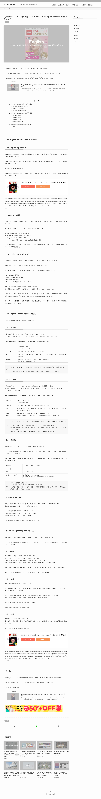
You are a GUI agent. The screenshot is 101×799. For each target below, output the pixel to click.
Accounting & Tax (79, 22)
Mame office (9, 5)
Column (77, 28)
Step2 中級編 (17, 117)
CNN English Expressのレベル (22, 110)
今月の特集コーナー (19, 121)
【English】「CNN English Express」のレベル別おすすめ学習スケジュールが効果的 (43, 85)
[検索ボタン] (95, 4)
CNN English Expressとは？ (21, 106)
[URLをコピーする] (58, 726)
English (7, 22)
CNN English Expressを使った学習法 (21, 113)
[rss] (96, 1)
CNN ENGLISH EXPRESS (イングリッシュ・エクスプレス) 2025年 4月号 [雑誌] (43, 182)
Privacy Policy (50, 794)
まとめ (13, 127)
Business (77, 25)
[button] (14, 726)
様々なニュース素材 (19, 108)
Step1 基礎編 (17, 115)
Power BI (77, 42)
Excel (76, 35)
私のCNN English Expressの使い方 (21, 124)
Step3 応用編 (17, 119)
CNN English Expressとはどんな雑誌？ (22, 104)
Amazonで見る (43, 186)
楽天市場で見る (28, 186)
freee (76, 38)
